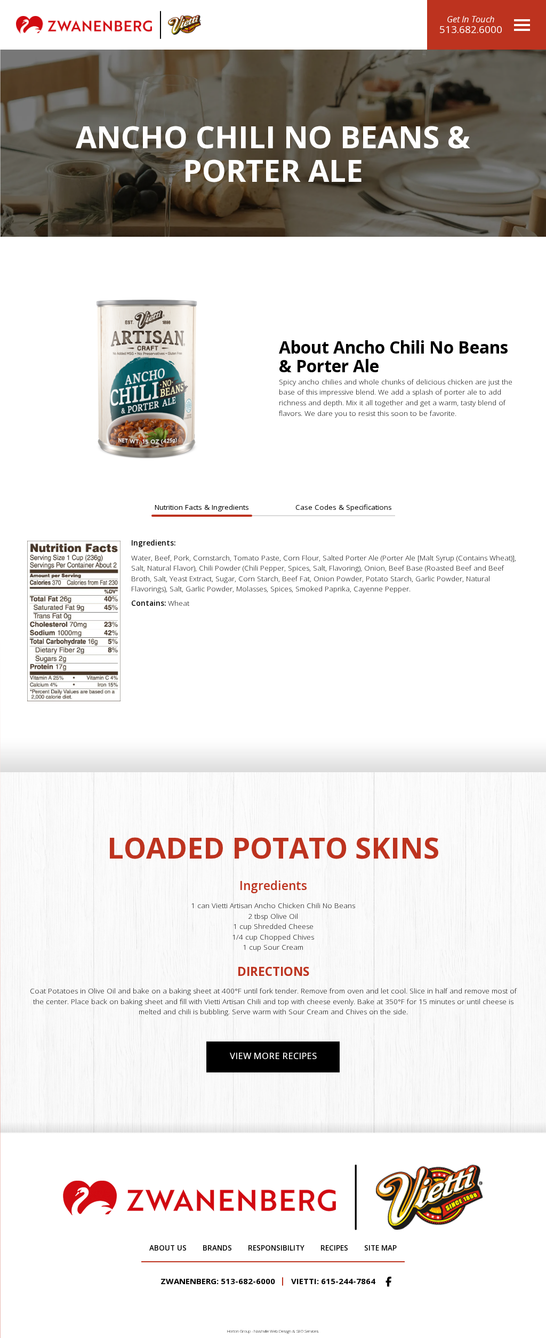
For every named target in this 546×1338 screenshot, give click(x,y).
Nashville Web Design (272, 1331)
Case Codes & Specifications (343, 507)
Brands (217, 1248)
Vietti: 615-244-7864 (333, 1281)
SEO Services (307, 1331)
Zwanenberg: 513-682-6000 (217, 1281)
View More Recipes (273, 1055)
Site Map (380, 1248)
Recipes (334, 1248)
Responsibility (276, 1248)
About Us (168, 1248)
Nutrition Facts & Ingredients (202, 507)
